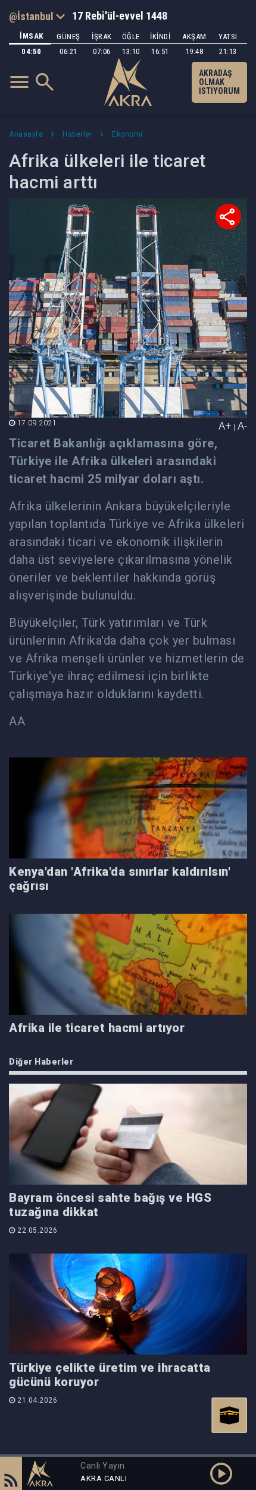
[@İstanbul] (37, 16)
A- (242, 425)
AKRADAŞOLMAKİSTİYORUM (219, 82)
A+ (225, 425)
